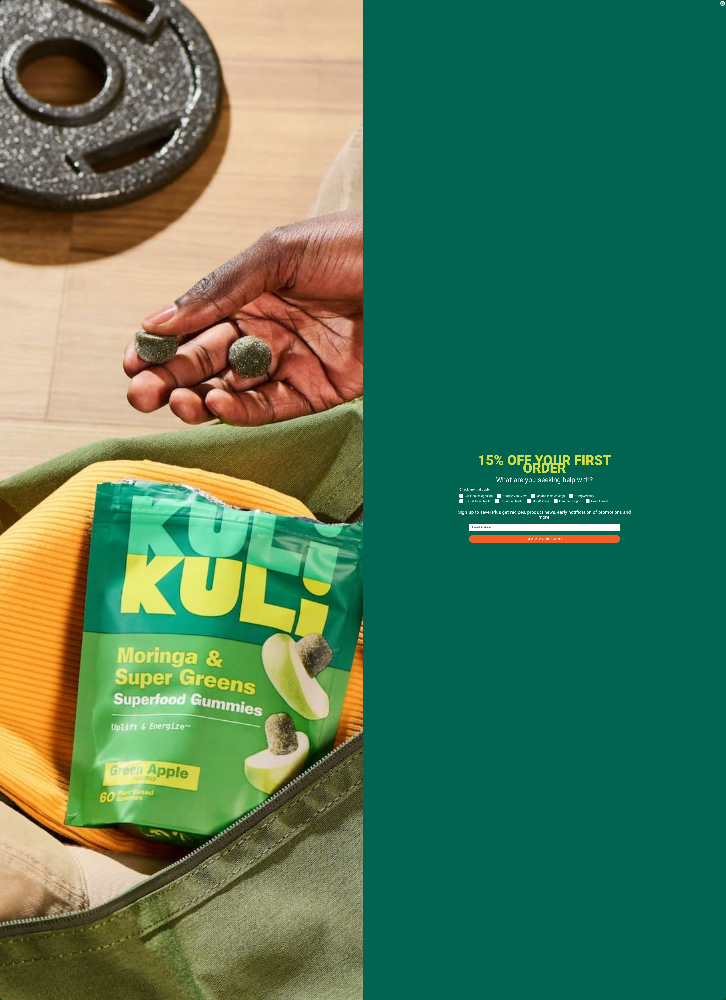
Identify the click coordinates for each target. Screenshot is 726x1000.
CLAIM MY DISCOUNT (544, 539)
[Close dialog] (722, 3)
